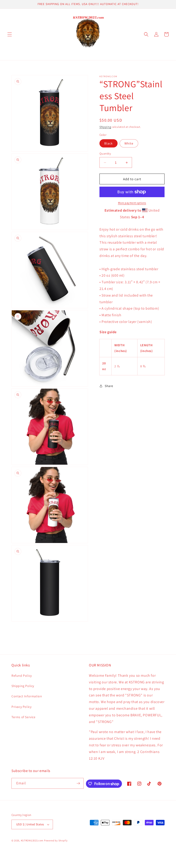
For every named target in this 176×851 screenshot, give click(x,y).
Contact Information (26, 696)
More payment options (132, 203)
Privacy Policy (21, 707)
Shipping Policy (22, 686)
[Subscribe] (78, 783)
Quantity (105, 153)
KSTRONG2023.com (32, 840)
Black (108, 143)
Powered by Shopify (56, 840)
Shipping (105, 126)
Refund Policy (21, 676)
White (128, 143)
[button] (10, 34)
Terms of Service (23, 717)
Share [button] (109, 386)
